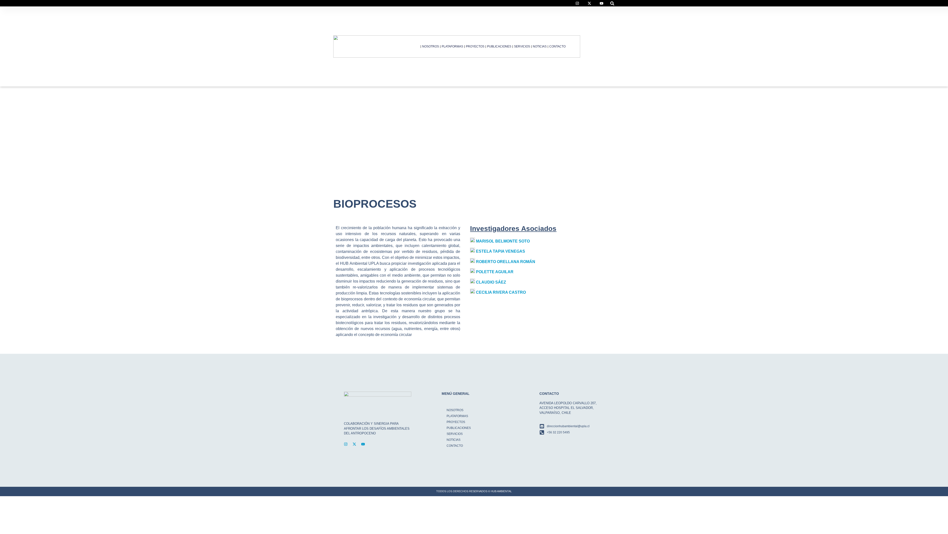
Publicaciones (499, 46)
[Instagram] (346, 444)
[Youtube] (363, 444)
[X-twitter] (354, 444)
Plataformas (452, 46)
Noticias (540, 46)
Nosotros (430, 46)
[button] (612, 3)
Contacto (557, 46)
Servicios (522, 46)
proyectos (475, 46)
